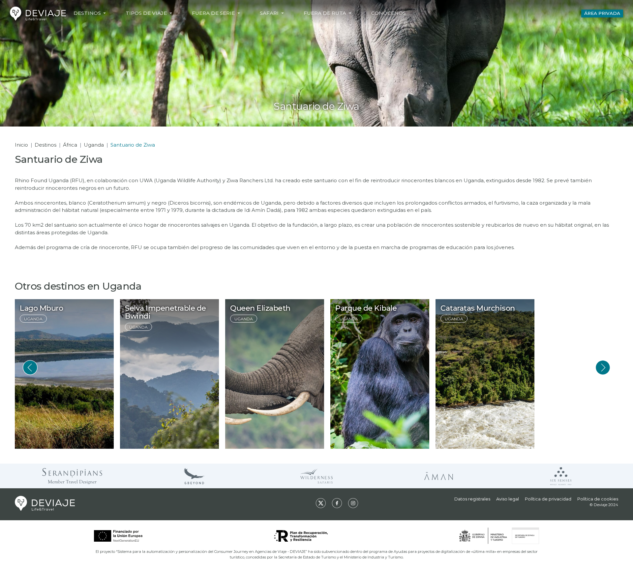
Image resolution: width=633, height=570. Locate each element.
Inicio (21, 145)
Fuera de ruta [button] (325, 13)
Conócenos (388, 13)
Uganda (94, 145)
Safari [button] (270, 13)
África (70, 145)
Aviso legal (507, 498)
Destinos (45, 145)
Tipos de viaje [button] (147, 13)
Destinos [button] (88, 13)
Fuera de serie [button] (214, 13)
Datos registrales (472, 498)
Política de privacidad (548, 498)
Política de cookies (597, 498)
